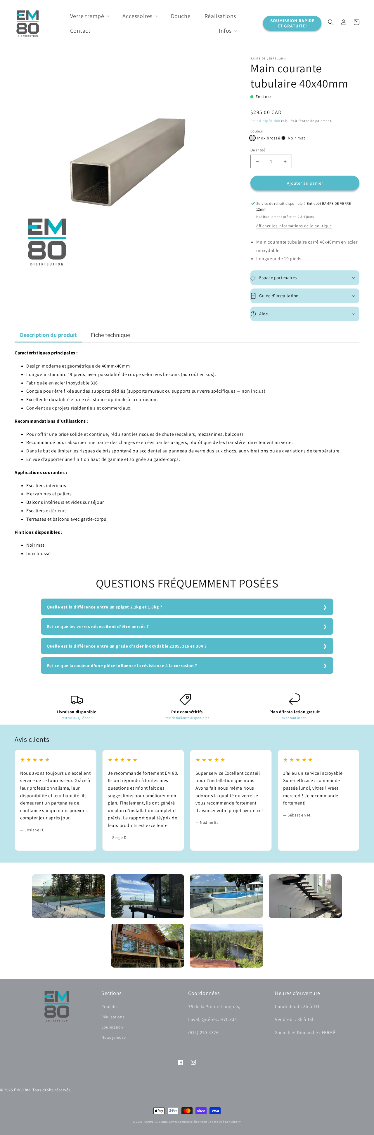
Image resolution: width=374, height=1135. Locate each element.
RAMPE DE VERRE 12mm (160, 1122)
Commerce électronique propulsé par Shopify (209, 1122)
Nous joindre (113, 1037)
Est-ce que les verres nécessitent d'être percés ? (98, 626)
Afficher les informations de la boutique (294, 225)
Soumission (112, 1027)
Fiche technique (110, 335)
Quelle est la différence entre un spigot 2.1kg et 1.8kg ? (104, 607)
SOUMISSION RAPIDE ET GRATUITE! (292, 23)
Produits (109, 1006)
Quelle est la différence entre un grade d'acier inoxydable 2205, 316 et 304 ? (127, 646)
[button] (89, 16)
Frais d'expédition (265, 120)
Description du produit (48, 335)
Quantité (257, 150)
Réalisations (112, 1016)
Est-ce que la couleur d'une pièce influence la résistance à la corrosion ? (122, 665)
